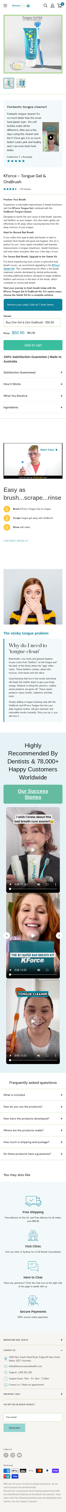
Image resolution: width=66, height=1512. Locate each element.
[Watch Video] (33, 444)
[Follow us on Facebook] (6, 1455)
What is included (14, 1095)
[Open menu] (5, 5)
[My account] (52, 6)
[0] (59, 6)
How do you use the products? (23, 1106)
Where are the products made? (23, 1130)
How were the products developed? (26, 1118)
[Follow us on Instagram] (12, 1455)
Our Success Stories (33, 794)
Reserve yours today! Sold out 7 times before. (30, 304)
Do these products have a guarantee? (27, 1154)
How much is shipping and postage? (26, 1142)
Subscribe (14, 1427)
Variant (7, 316)
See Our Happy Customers (24, 1501)
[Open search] (46, 6)
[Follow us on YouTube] (19, 1455)
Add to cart (33, 345)
